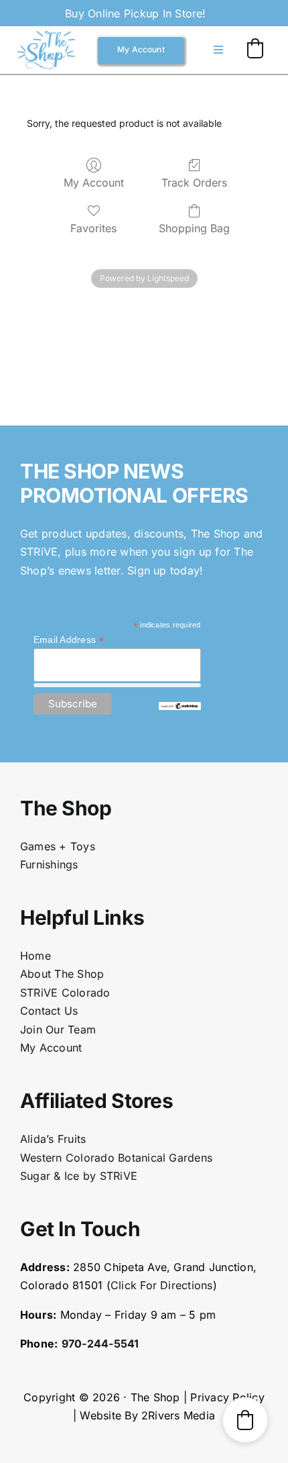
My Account (94, 182)
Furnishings (49, 864)
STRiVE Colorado (65, 992)
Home (35, 955)
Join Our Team (58, 1029)
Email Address (68, 640)
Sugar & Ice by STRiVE (78, 1175)
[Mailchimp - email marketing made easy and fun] (179, 707)
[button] (255, 48)
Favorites (93, 228)
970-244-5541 (100, 1343)
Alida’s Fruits (53, 1139)
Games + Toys (57, 846)
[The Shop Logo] (46, 36)
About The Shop (62, 973)
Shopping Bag (194, 228)
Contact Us (49, 1010)
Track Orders (194, 182)
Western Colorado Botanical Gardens (116, 1157)
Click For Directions (162, 1285)
